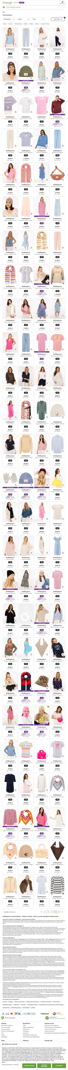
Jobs (2, 1033)
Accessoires (40, 996)
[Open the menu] (4, 7)
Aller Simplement (59, 992)
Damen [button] (10, 24)
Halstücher (16, 1004)
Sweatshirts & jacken (45, 1001)
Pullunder (23, 1004)
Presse (3, 1035)
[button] (9, 19)
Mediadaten (4, 1037)
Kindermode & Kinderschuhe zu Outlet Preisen (51, 1004)
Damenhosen (52, 939)
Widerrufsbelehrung (28, 1027)
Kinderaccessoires (7, 1004)
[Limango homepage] (7, 3)
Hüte (49, 961)
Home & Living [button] (45, 24)
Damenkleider (26, 1007)
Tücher (45, 959)
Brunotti (4, 993)
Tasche (20, 992)
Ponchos (21, 986)
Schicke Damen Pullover (32, 1001)
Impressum (26, 1033)
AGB (24, 1025)
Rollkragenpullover (16, 1007)
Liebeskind (48, 992)
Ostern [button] (25, 24)
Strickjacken (15, 986)
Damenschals (61, 971)
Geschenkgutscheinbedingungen (31, 1037)
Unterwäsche (6, 1007)
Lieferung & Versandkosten (52, 1025)
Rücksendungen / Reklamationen (53, 1027)
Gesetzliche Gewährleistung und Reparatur (56, 1033)
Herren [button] (37, 24)
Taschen (5, 1001)
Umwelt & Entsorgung (50, 1029)
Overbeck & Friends (32, 1004)
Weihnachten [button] (18, 24)
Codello (15, 993)
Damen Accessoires (20, 1001)
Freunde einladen (5, 1027)
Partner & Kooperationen (7, 1031)
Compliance (26, 1031)
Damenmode (22, 939)
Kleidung (10, 1001)
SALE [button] (4, 24)
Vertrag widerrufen (49, 1031)
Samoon (53, 992)
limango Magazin (5, 1029)
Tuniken (39, 939)
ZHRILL (33, 1007)
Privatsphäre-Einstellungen (30, 1035)
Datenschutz (26, 1029)
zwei (24, 927)
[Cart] (15, 44)
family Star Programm (7, 1025)
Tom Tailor (9, 993)
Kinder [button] (31, 24)
